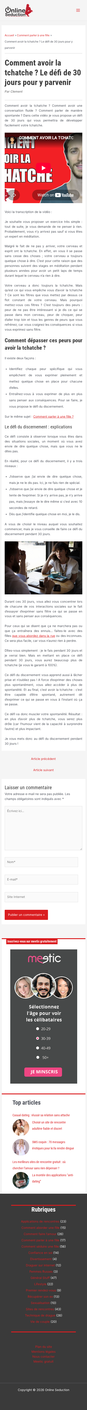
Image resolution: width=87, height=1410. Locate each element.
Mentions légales (43, 1351)
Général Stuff (40, 1278)
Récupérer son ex (40, 1296)
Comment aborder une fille (40, 1227)
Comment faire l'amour (40, 1234)
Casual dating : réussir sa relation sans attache (41, 1115)
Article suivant (43, 770)
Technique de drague (40, 1315)
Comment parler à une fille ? (53, 416)
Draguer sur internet (40, 1265)
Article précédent (43, 759)
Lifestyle (40, 1284)
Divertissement (41, 1259)
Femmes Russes (41, 1271)
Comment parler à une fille (40, 1240)
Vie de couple (40, 1321)
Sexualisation (40, 1303)
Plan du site (43, 1346)
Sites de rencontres (40, 1309)
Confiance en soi (40, 1253)
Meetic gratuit (43, 1361)
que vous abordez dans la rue (33, 636)
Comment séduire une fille (40, 1246)
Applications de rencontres (40, 1221)
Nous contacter (43, 1356)
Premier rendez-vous (41, 1290)
